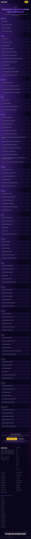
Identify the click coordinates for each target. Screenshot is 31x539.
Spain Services (3, 505)
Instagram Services (3, 475)
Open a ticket (21, 438)
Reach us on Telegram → (12, 438)
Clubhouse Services (18, 475)
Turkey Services (3, 512)
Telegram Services (3, 485)
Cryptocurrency (18, 469)
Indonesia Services (3, 517)
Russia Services (3, 527)
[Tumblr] (6, 459)
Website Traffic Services (4, 492)
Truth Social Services (19, 490)
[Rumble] (2, 459)
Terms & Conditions (27, 537)
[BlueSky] (8, 459)
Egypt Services (3, 522)
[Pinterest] (6, 457)
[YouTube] (2, 457)
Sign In (17, 450)
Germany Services (3, 503)
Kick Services (18, 477)
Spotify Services (3, 482)
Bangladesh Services (3, 515)
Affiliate (17, 464)
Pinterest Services (3, 490)
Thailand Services (3, 525)
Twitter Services (3, 480)
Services (17, 452)
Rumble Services (18, 485)
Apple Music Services (19, 482)
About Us (17, 459)
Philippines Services (3, 520)
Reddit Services (18, 487)
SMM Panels (15, 15)
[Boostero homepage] (4, 2)
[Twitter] (8, 457)
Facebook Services (3, 477)
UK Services (2, 498)
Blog (17, 455)
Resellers (17, 462)
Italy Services (2, 500)
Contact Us (17, 457)
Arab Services (2, 510)
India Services (2, 507)
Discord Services (3, 487)
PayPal (17, 467)
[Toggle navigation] (29, 2)
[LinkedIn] (4, 459)
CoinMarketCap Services (19, 480)
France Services (3, 502)
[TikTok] (4, 457)
